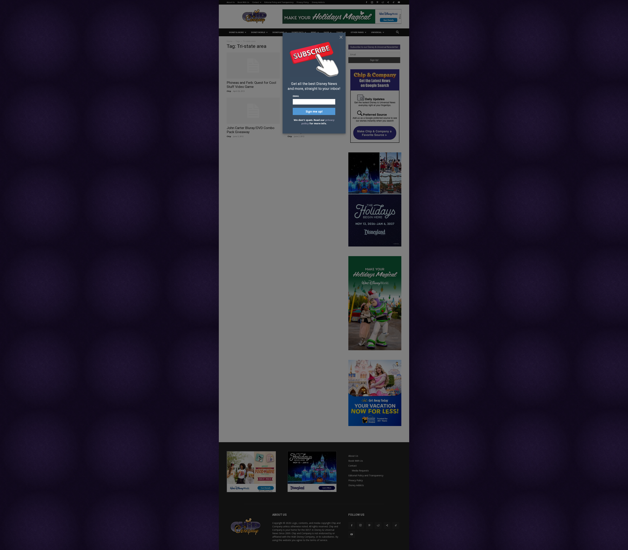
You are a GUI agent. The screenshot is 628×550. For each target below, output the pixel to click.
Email (296, 96)
